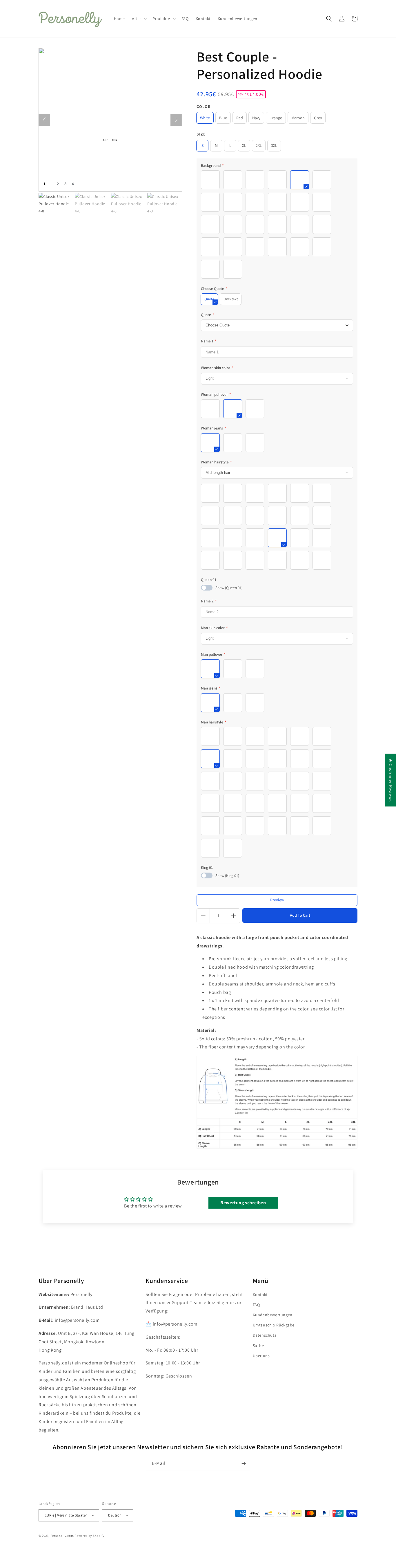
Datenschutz (265, 1335)
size (201, 134)
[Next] (176, 120)
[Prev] (44, 120)
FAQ (256, 1304)
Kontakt (260, 1294)
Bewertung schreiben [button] (243, 1203)
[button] (138, 18)
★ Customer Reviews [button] (391, 780)
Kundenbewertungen (273, 1314)
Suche (258, 1345)
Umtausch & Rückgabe (274, 1325)
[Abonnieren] (243, 1463)
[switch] (206, 588)
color (203, 106)
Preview (277, 899)
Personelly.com (62, 1536)
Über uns (261, 1355)
